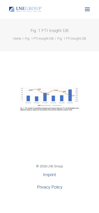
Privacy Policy (49, 187)
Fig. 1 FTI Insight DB (39, 38)
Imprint (49, 174)
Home (17, 38)
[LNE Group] (25, 9)
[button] (87, 9)
